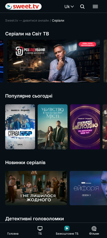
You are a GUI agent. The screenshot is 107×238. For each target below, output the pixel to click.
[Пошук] (82, 6)
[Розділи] (95, 6)
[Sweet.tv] (23, 6)
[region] (53, 61)
